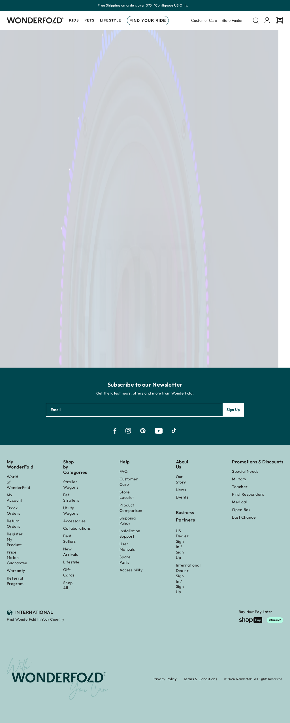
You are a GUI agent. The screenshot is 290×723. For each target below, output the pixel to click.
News (181, 489)
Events (182, 497)
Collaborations (77, 528)
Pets (89, 20)
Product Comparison (131, 508)
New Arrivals (70, 551)
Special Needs (245, 471)
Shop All (68, 585)
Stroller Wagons (70, 484)
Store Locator (127, 494)
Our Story (181, 479)
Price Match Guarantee (17, 557)
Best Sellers (69, 538)
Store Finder (231, 20)
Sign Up (233, 409)
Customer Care (204, 20)
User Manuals (127, 546)
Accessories (74, 520)
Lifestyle (110, 20)
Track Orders (13, 510)
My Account (14, 497)
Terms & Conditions (200, 679)
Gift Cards (68, 572)
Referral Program (15, 581)
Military (239, 479)
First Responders (248, 494)
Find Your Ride (147, 20)
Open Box (241, 509)
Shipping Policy (128, 521)
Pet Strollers (71, 497)
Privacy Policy (164, 679)
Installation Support (130, 533)
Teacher (240, 486)
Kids (74, 20)
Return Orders (13, 523)
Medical (239, 501)
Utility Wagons (70, 510)
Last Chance (244, 517)
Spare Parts (125, 559)
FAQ (123, 471)
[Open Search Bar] (256, 21)
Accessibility (131, 570)
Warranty (16, 570)
